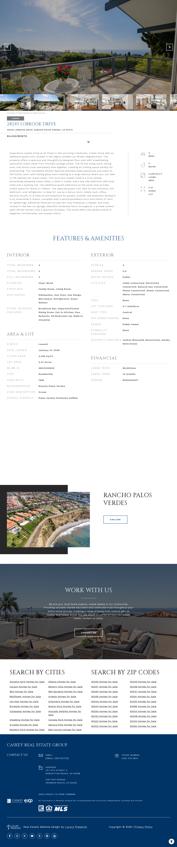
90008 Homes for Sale (143, 716)
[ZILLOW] (54, 836)
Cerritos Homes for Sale (24, 701)
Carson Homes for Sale (23, 686)
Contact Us (88, 633)
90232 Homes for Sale (143, 721)
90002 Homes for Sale (104, 726)
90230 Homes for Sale (143, 701)
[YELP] (39, 836)
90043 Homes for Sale (104, 706)
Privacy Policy (144, 826)
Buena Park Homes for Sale (64, 706)
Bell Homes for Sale (21, 691)
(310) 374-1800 (130, 758)
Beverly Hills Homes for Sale (65, 686)
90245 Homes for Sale (104, 681)
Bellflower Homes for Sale (25, 696)
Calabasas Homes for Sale (25, 711)
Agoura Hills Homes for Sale (65, 724)
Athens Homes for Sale (62, 681)
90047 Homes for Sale (143, 691)
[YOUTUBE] (32, 836)
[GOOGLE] (47, 836)
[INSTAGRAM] (17, 836)
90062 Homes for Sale (143, 726)
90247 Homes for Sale (104, 686)
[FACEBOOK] (9, 836)
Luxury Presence (76, 826)
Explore (115, 519)
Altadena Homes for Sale (25, 719)
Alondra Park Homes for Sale (27, 681)
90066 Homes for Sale (143, 706)
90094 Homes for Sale (104, 691)
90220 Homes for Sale (104, 716)
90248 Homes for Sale (143, 686)
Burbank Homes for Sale (24, 706)
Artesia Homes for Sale (62, 696)
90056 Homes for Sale (104, 696)
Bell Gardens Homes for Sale (65, 691)
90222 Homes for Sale (104, 721)
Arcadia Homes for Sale (24, 724)
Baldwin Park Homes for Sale (27, 729)
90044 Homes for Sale (104, 701)
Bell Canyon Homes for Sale (65, 729)
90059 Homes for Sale (104, 711)
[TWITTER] (24, 836)
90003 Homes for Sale (143, 711)
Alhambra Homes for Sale (63, 701)
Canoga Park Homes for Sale (65, 719)
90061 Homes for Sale (143, 696)
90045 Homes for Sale (143, 681)
